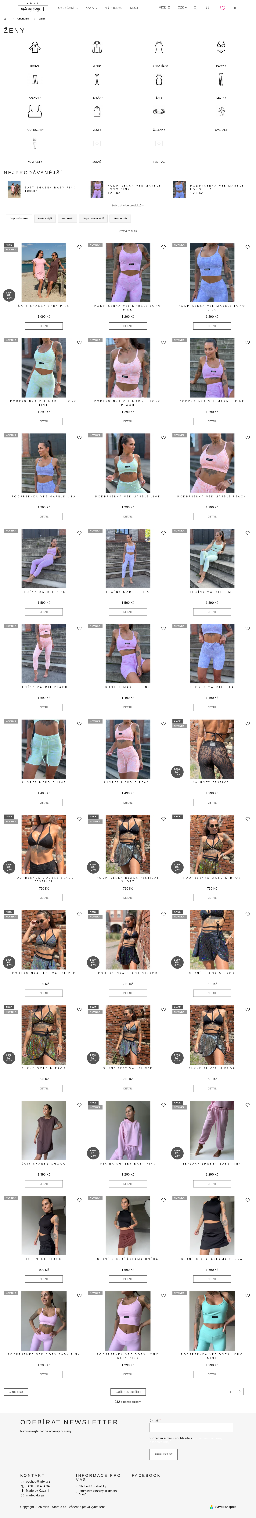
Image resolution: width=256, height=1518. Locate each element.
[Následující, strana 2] (239, 1391)
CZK (181, 7)
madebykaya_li (36, 1495)
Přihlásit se (163, 1454)
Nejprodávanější (93, 218)
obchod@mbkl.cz (38, 1481)
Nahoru (17, 1392)
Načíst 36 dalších (128, 1392)
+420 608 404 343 (39, 1486)
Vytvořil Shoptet (225, 1507)
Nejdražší (67, 218)
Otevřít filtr (128, 231)
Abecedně (120, 218)
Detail (44, 326)
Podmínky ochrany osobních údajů (98, 1492)
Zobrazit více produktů (127, 205)
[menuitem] (68, 8)
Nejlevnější (45, 218)
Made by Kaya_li (38, 1490)
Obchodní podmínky (92, 1486)
